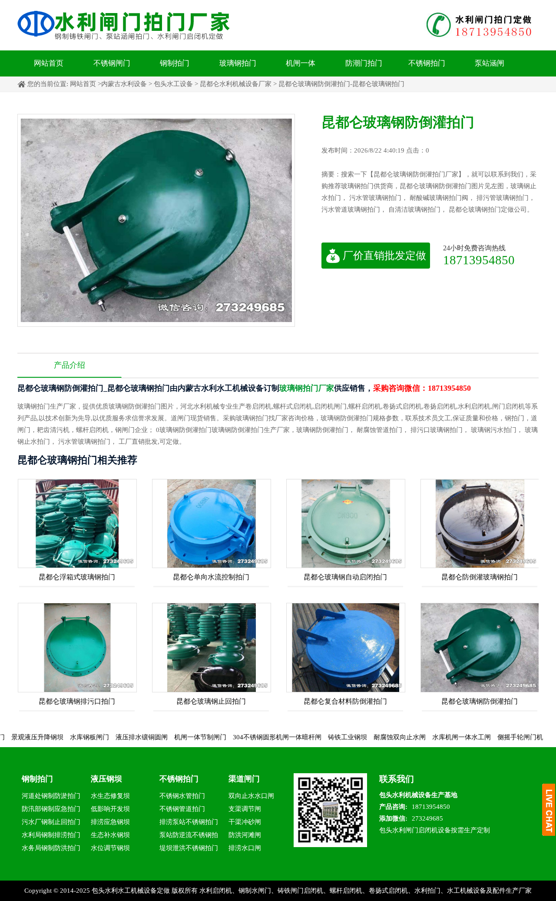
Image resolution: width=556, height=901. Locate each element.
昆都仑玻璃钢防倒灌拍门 (479, 701)
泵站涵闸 (489, 63)
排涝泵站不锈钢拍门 (188, 821)
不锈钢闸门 (111, 63)
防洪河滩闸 (244, 834)
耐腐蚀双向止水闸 (374, 737)
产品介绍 (69, 365)
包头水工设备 (173, 83)
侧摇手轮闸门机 (494, 737)
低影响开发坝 (110, 808)
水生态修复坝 (110, 795)
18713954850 (479, 259)
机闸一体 (300, 63)
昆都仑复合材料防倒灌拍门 (345, 701)
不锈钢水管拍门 (182, 795)
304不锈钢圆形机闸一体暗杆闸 (251, 737)
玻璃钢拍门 (237, 63)
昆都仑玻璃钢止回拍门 (211, 701)
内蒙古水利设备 (124, 83)
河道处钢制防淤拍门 (51, 795)
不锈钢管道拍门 (182, 808)
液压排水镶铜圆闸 (116, 737)
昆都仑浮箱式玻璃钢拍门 (77, 577)
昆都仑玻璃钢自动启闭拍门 (345, 577)
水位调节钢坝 (110, 847)
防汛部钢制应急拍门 (51, 808)
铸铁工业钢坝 (321, 737)
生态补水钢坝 (110, 834)
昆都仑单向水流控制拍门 (211, 577)
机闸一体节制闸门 (175, 737)
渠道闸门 (244, 779)
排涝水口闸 (244, 847)
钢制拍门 (174, 63)
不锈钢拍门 (426, 63)
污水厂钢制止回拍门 (51, 821)
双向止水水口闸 (251, 795)
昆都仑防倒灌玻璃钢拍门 (479, 577)
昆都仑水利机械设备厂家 (235, 83)
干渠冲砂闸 (244, 821)
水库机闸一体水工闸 (436, 737)
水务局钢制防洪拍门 (51, 847)
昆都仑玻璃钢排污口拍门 (77, 701)
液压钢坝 (106, 779)
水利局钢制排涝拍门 (51, 834)
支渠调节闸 (244, 808)
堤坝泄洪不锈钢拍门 (188, 847)
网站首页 (48, 63)
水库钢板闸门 (63, 737)
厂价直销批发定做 (384, 255)
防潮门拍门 (363, 63)
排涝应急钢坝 (110, 821)
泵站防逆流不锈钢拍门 (188, 836)
